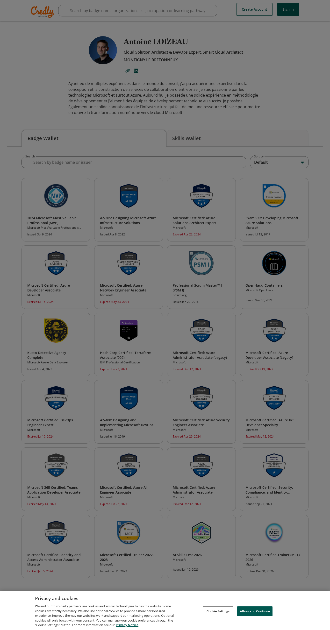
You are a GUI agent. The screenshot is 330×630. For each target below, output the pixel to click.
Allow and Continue (255, 611)
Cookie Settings (218, 611)
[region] (165, 610)
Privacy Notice (127, 625)
